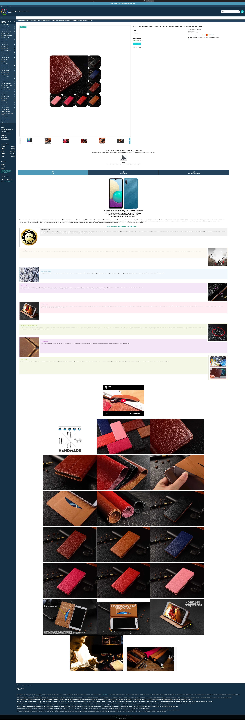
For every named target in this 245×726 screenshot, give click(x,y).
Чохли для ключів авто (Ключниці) (6, 119)
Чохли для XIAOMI (5, 26)
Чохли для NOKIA (4, 63)
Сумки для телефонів (5, 111)
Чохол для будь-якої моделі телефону (7, 114)
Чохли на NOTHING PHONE (6, 35)
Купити (137, 43)
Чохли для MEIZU (4, 98)
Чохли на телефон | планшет (24, 20)
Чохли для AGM (4, 102)
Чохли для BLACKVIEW (5, 70)
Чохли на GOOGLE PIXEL (6, 50)
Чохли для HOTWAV (5, 81)
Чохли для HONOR (5, 57)
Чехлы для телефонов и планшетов (6, 22)
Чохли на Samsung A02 (45, 20)
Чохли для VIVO (4, 42)
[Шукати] (238, 11)
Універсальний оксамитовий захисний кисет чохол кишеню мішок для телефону (123, 164)
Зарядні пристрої (4, 116)
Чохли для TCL (4, 94)
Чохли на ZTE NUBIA (5, 37)
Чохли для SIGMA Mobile (6, 83)
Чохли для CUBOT (5, 78)
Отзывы (3, 127)
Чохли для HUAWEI (5, 52)
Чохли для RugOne (5, 65)
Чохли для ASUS (4, 59)
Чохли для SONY (4, 48)
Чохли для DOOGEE (5, 68)
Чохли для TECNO (4, 46)
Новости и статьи (5, 139)
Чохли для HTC (4, 100)
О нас (2, 125)
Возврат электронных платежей (6, 134)
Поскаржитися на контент (119, 717)
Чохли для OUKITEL (5, 74)
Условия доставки (20, 688)
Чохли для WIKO (4, 105)
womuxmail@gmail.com (8, 181)
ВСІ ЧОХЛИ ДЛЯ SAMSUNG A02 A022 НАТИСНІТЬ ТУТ (123, 226)
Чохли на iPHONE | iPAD (5, 29)
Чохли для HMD (4, 91)
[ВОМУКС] (4, 11)
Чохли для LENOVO (5, 96)
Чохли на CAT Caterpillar (6, 89)
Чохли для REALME (5, 55)
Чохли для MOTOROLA (6, 31)
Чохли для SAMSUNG (35, 20)
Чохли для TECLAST (5, 107)
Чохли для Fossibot (5, 87)
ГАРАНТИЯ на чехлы (5, 131)
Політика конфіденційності (130, 717)
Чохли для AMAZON (5, 109)
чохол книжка (105, 694)
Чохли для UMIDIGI (5, 76)
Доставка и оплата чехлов (7, 129)
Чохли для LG (4, 61)
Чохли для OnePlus (5, 33)
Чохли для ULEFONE (5, 72)
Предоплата (4, 137)
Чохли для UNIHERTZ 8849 (6, 85)
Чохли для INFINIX (4, 44)
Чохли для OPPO (4, 39)
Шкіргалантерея (4, 122)
